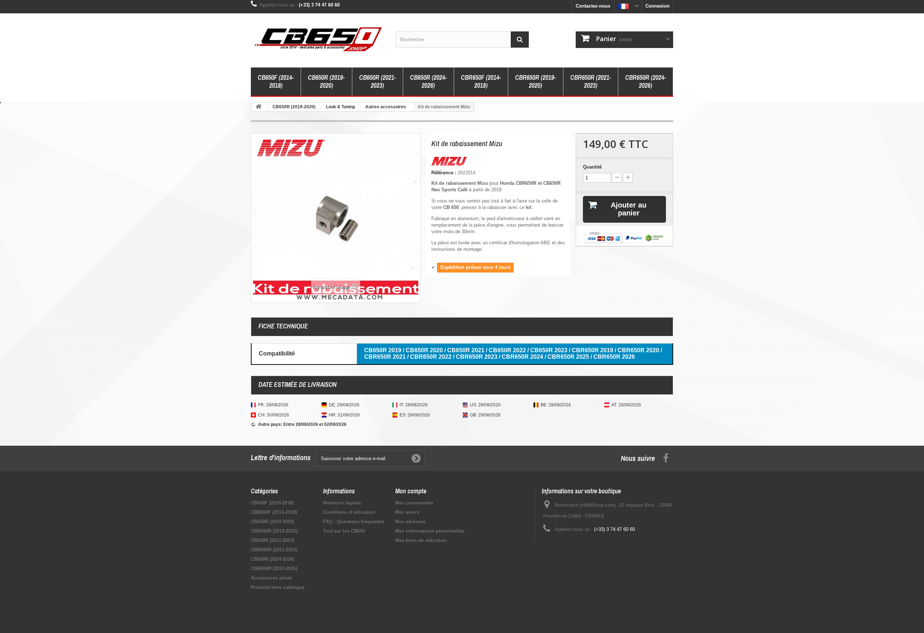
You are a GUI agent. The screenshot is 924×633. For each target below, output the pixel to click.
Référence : (443, 172)
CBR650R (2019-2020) (535, 81)
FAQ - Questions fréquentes (353, 521)
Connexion (657, 6)
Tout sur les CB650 (344, 531)
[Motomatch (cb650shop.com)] (317, 38)
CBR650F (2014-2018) (481, 81)
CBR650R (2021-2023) (590, 81)
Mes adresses (410, 521)
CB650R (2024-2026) (428, 81)
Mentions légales (342, 503)
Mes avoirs (407, 512)
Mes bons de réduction (420, 540)
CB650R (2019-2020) (326, 81)
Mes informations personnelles (430, 531)
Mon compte (410, 491)
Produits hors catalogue (278, 587)
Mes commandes (414, 503)
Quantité (592, 167)
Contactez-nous (593, 6)
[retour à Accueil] (258, 107)
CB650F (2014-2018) (276, 81)
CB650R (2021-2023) (377, 81)
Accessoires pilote (271, 578)
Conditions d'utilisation (349, 512)
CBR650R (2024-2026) (645, 81)
